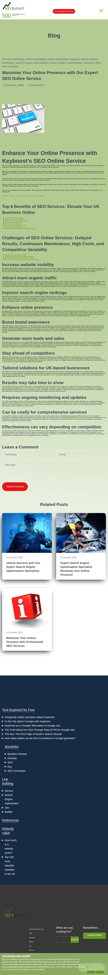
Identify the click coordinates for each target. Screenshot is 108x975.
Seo (7, 807)
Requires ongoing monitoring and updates (19, 256)
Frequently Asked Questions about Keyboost (30, 717)
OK (95, 972)
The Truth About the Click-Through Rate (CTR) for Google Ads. (40, 729)
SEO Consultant (16, 770)
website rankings (14, 327)
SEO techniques (21, 171)
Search (75, 939)
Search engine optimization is (83, 386)
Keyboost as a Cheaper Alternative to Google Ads (32, 725)
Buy (9, 766)
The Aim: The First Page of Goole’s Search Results (33, 734)
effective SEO (6, 298)
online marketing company (63, 59)
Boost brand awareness (13, 224)
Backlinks (12, 747)
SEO (98, 62)
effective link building (95, 268)
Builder (9, 811)
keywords (94, 171)
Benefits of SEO (30, 206)
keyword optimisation (80, 268)
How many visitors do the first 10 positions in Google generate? (40, 738)
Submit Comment (15, 486)
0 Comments (36, 85)
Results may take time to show (15, 255)
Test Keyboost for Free (64, 11)
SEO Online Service (59, 161)
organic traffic (50, 165)
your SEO (55, 404)
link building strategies (9, 173)
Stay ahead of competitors (14, 227)
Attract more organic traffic (14, 219)
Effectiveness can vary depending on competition (22, 259)
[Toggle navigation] (101, 11)
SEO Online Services (51, 237)
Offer (30, 933)
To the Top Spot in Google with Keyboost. (28, 721)
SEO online (13, 178)
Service (9, 790)
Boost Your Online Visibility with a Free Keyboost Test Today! (23, 196)
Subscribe (94, 935)
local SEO (14, 375)
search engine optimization (32, 62)
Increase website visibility (14, 217)
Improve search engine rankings (16, 221)
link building (98, 311)
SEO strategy (30, 402)
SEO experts (24, 270)
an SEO (20, 386)
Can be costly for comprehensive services (19, 258)
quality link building (47, 298)
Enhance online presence (13, 222)
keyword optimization (30, 298)
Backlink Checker (17, 754)
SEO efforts (90, 389)
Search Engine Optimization (12, 799)
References (10, 820)
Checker (12, 758)
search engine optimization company (72, 62)
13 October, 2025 (14, 85)
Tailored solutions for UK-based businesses (20, 228)
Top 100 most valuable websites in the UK (10, 865)
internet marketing (13, 59)
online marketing (36, 59)
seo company (10, 66)
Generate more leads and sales (16, 225)
